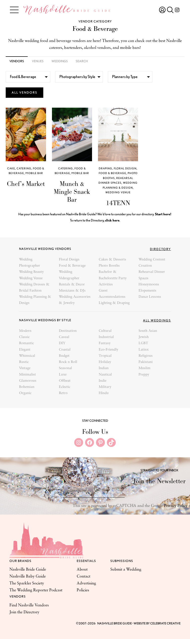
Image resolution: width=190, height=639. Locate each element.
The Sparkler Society (26, 583)
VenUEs (38, 61)
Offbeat (65, 381)
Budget (64, 356)
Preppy (144, 375)
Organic (25, 393)
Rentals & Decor (72, 284)
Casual (64, 337)
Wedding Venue (118, 192)
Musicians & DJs (72, 291)
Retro (63, 393)
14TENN (118, 203)
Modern (25, 331)
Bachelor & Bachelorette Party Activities (113, 278)
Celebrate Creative (165, 623)
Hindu (104, 393)
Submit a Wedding (125, 570)
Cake (11, 168)
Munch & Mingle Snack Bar (72, 192)
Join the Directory (24, 612)
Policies (83, 590)
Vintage (24, 368)
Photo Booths (109, 266)
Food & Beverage (112, 173)
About (82, 570)
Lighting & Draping (114, 303)
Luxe (63, 375)
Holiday (105, 362)
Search (82, 61)
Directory (160, 249)
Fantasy (105, 343)
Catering (24, 168)
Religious (146, 356)
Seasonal (65, 368)
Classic (24, 337)
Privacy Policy (176, 506)
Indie (102, 381)
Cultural (105, 331)
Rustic (24, 362)
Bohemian (26, 387)
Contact (83, 577)
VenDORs (16, 61)
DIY (62, 343)
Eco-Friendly (108, 350)
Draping (105, 168)
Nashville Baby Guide (27, 577)
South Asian (148, 331)
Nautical (105, 375)
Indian (104, 368)
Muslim (144, 368)
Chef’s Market (26, 184)
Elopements (147, 291)
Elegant (24, 350)
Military (105, 387)
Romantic (26, 343)
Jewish (144, 337)
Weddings (59, 61)
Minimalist (27, 375)
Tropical (105, 356)
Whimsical (27, 356)
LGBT (143, 343)
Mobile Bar (34, 173)
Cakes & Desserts (112, 259)
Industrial (106, 337)
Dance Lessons (150, 297)
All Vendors (24, 92)
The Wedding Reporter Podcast (35, 590)
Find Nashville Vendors (29, 605)
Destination (68, 331)
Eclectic (64, 387)
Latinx (144, 350)
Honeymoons (149, 284)
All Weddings (157, 320)
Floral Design (125, 168)
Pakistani (146, 362)
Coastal (65, 350)
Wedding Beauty (31, 272)
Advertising (86, 583)
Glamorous (27, 381)
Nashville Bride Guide (27, 570)
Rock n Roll (68, 362)
